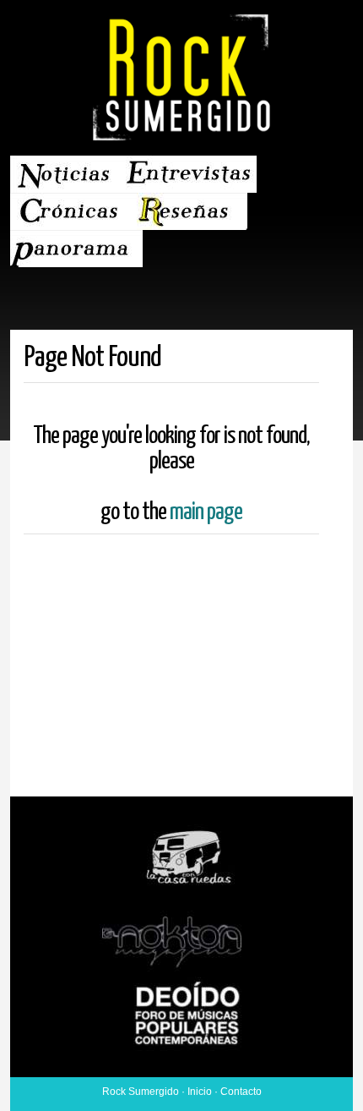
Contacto (241, 1091)
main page (206, 512)
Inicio (199, 1091)
